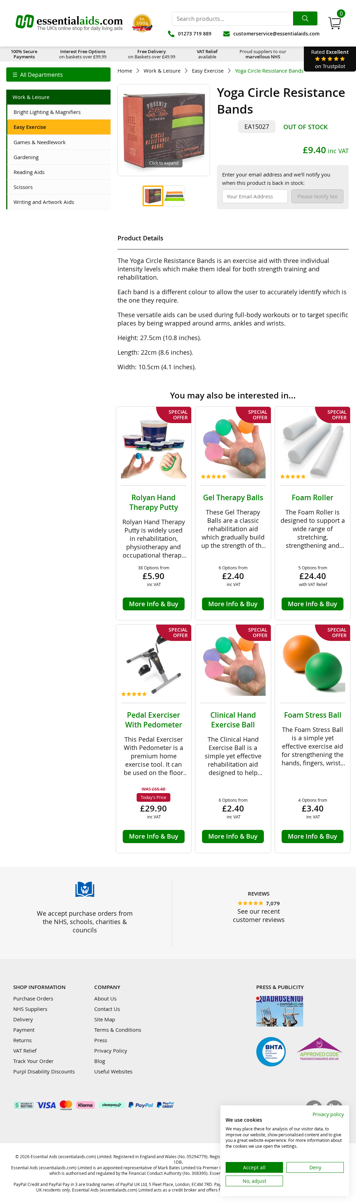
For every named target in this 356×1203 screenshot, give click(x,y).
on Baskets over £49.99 (151, 54)
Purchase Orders (33, 998)
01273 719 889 (194, 33)
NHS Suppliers (30, 1008)
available (207, 54)
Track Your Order (33, 1060)
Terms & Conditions (117, 1029)
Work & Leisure (162, 70)
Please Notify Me (317, 196)
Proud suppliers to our (263, 54)
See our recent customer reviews (259, 915)
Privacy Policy (110, 1050)
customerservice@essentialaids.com (276, 33)
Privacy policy (328, 1114)
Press (100, 1040)
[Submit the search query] (305, 18)
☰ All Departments (38, 75)
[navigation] (58, 74)
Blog (99, 1060)
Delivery (23, 1019)
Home (125, 70)
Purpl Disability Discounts (44, 1071)
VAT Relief (25, 1050)
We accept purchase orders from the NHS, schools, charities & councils (85, 921)
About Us (105, 998)
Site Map (104, 1019)
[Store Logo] (69, 23)
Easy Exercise (208, 70)
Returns (22, 1040)
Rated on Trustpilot (330, 58)
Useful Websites (113, 1071)
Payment (23, 1029)
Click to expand (163, 163)
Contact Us (107, 1008)
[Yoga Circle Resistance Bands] (153, 196)
